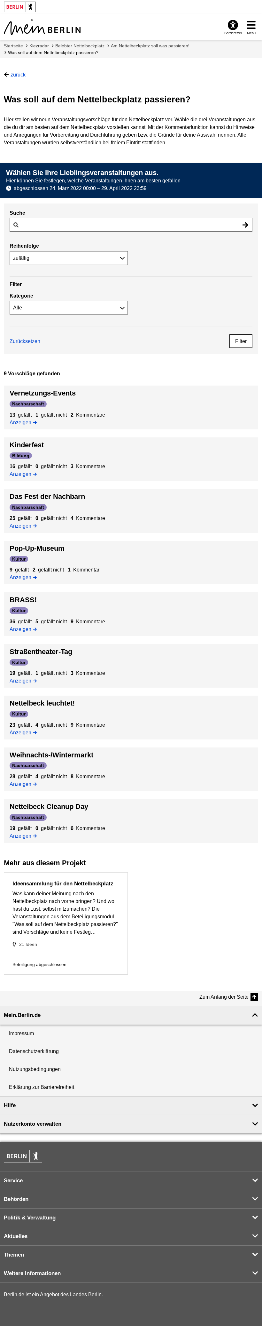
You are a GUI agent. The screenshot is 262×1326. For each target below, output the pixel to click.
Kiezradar (39, 45)
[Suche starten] (245, 225)
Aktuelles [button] (15, 1236)
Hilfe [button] (10, 1105)
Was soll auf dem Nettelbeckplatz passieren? (53, 52)
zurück (18, 74)
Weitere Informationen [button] (32, 1273)
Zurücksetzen (25, 341)
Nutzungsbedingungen (35, 1069)
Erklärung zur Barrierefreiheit (41, 1087)
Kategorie (21, 296)
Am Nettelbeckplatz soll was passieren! (150, 45)
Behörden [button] (16, 1199)
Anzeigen (22, 422)
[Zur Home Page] (42, 27)
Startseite (13, 45)
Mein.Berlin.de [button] (22, 1015)
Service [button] (13, 1181)
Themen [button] (14, 1255)
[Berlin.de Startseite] (23, 1156)
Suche (17, 213)
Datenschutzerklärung (34, 1051)
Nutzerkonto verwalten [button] (32, 1124)
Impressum (21, 1033)
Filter (241, 341)
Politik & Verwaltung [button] (30, 1218)
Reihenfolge (24, 246)
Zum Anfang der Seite (224, 997)
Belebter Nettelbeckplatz (79, 45)
